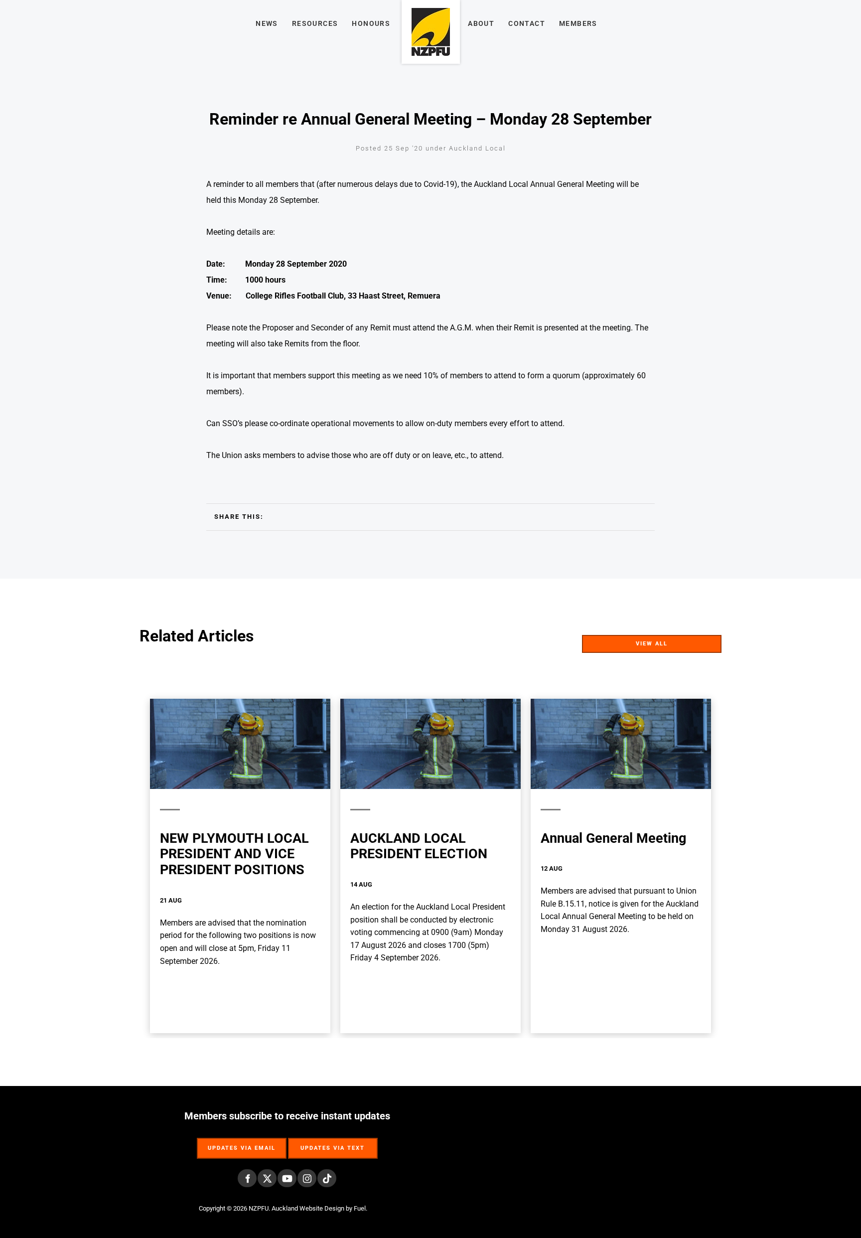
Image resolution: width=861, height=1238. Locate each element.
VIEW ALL (704, 641)
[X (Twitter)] (267, 1178)
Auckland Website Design (308, 1208)
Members (578, 23)
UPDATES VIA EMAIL (241, 1143)
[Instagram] (306, 1178)
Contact (526, 23)
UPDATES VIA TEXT (333, 1143)
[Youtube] (287, 1178)
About (481, 23)
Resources (315, 23)
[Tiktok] (326, 1178)
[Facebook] (247, 1178)
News (267, 23)
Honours (371, 23)
